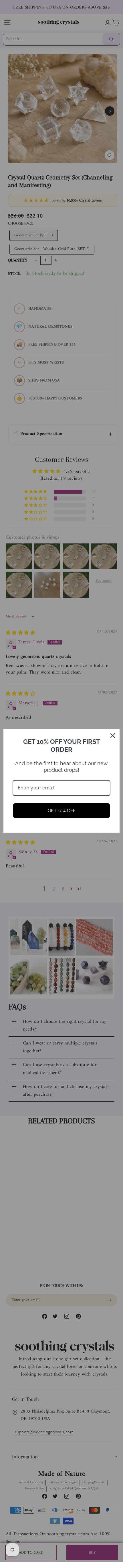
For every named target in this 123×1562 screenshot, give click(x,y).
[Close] (113, 735)
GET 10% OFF (62, 810)
